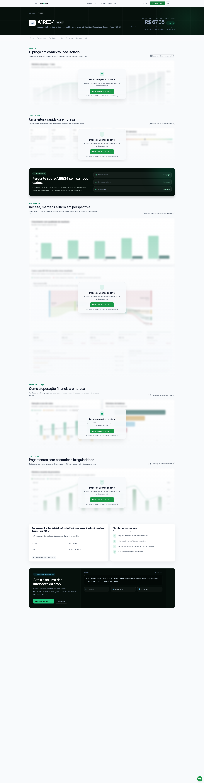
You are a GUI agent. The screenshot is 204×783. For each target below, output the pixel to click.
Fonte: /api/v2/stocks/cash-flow (162, 395)
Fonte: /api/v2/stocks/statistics (162, 123)
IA (95, 3)
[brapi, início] (43, 3)
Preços (89, 3)
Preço (32, 38)
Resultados (52, 38)
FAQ (115, 3)
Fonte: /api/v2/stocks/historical (162, 56)
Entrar (145, 3)
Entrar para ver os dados (100, 91)
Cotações (102, 3)
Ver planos (61, 601)
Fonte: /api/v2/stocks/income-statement (159, 213)
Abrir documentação (42, 601)
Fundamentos (41, 38)
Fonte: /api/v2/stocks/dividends (162, 464)
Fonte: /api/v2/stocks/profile (44, 557)
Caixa (61, 38)
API (86, 38)
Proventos (69, 38)
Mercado (32, 13)
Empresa (79, 38)
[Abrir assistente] (199, 778)
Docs (110, 3)
